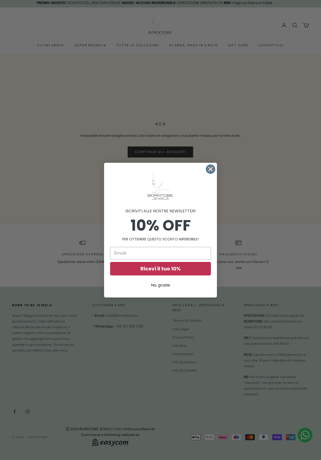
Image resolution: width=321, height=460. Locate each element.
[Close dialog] (210, 169)
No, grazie (160, 285)
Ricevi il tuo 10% (160, 268)
